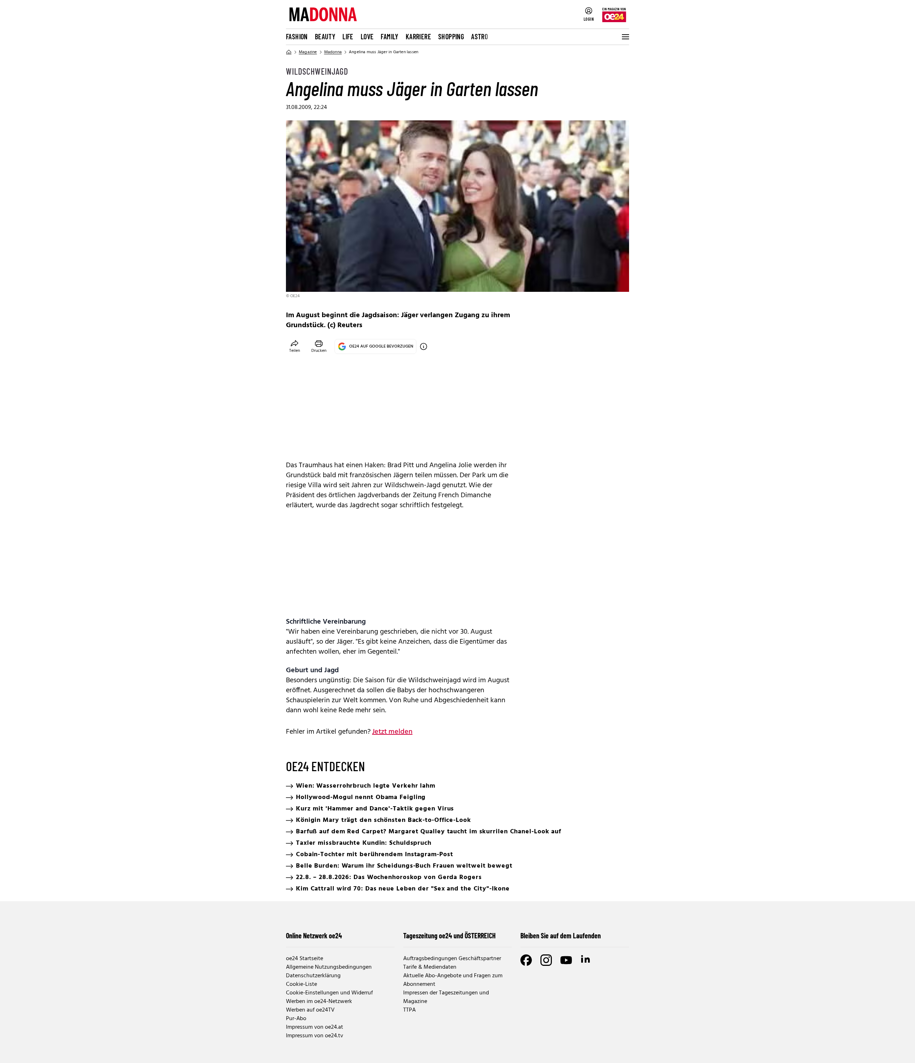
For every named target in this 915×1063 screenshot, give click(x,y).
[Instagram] (546, 960)
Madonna (333, 52)
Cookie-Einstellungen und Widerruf (329, 993)
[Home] (289, 52)
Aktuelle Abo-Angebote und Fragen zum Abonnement (453, 980)
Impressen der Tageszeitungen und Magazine (446, 997)
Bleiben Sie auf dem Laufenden (560, 935)
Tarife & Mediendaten (429, 967)
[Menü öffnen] (625, 36)
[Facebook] (526, 960)
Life (347, 36)
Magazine (308, 52)
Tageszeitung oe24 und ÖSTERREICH (449, 935)
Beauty (325, 36)
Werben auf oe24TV (310, 1010)
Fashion (297, 36)
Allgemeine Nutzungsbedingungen (329, 967)
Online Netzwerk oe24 (314, 935)
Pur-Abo (296, 1018)
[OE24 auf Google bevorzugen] (423, 346)
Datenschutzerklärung (313, 975)
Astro (479, 36)
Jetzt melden (392, 732)
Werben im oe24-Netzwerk (319, 1001)
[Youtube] (566, 960)
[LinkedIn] (586, 960)
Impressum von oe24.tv (314, 1035)
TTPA (409, 1010)
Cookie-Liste (301, 984)
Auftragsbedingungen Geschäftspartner (452, 958)
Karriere (418, 36)
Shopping (451, 36)
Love (367, 36)
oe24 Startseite (304, 958)
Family (389, 36)
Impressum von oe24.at (314, 1027)
